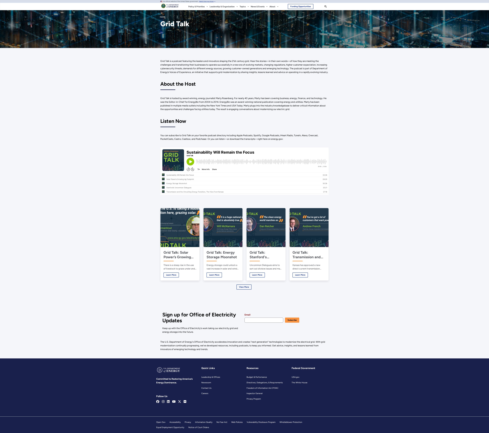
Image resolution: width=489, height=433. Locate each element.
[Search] (325, 6)
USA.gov (295, 377)
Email (247, 314)
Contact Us (206, 388)
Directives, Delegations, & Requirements (265, 382)
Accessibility (175, 422)
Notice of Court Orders (198, 427)
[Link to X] (179, 401)
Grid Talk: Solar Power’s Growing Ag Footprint (177, 254)
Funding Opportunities (300, 6)
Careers (204, 393)
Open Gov (160, 422)
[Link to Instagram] (163, 401)
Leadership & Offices (210, 377)
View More (244, 287)
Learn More (170, 275)
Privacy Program (254, 399)
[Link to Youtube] (174, 401)
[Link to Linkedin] (168, 401)
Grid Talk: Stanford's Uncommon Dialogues (259, 254)
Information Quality (203, 422)
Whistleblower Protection (291, 422)
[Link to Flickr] (185, 401)
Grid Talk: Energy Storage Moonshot (222, 254)
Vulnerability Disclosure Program (261, 422)
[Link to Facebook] (157, 401)
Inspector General (254, 393)
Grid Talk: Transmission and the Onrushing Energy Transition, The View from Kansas (307, 254)
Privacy (188, 422)
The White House (299, 382)
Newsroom (206, 382)
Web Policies (237, 422)
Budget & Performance (257, 377)
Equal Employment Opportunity (170, 427)
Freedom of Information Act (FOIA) (262, 388)
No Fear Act (221, 422)
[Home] (170, 7)
